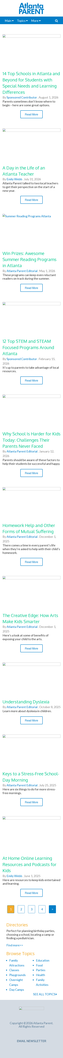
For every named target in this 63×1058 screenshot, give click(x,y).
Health (40, 975)
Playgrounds (17, 975)
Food (39, 965)
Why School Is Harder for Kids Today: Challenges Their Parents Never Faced (31, 440)
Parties (40, 970)
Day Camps (16, 989)
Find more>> (14, 945)
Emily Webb (14, 179)
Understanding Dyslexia (26, 701)
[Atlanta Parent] (31, 1012)
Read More (31, 114)
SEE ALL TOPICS (44, 994)
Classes (14, 970)
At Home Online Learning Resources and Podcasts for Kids (29, 864)
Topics (21, 20)
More (34, 20)
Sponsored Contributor (21, 97)
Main (8, 20)
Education (42, 960)
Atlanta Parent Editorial (21, 271)
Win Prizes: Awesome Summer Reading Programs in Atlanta (29, 259)
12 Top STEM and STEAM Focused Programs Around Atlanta (28, 347)
